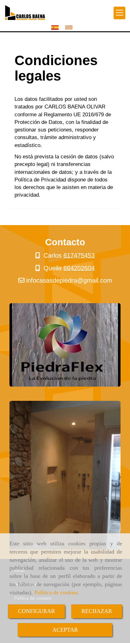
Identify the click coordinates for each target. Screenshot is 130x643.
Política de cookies (56, 592)
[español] (56, 27)
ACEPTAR (65, 630)
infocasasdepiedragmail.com (69, 280)
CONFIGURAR (36, 611)
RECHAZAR (96, 611)
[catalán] (70, 27)
